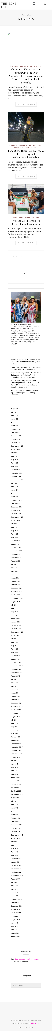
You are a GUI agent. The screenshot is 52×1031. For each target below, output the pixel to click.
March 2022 (15, 578)
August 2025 (15, 449)
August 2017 (15, 757)
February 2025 (16, 470)
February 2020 (16, 656)
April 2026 (14, 422)
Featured (37, 145)
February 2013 (16, 936)
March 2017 (15, 774)
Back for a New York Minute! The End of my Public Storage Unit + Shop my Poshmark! (25, 392)
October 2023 (16, 514)
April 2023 (14, 534)
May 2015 (14, 848)
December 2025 (16, 436)
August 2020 (15, 635)
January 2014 (15, 903)
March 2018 (15, 733)
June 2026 (14, 415)
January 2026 (15, 432)
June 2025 (14, 456)
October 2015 (16, 831)
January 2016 (15, 821)
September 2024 (17, 480)
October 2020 (16, 629)
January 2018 (15, 740)
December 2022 (16, 547)
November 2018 (16, 706)
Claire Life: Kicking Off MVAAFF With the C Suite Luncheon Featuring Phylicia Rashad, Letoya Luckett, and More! (26, 375)
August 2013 (15, 919)
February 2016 (16, 818)
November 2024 (16, 473)
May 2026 (14, 419)
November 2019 (16, 666)
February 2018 (16, 737)
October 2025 (16, 443)
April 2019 (14, 689)
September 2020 (17, 632)
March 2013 (15, 933)
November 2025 (16, 439)
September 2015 (17, 835)
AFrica (15, 66)
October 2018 (16, 710)
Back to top (25, 1027)
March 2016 (15, 815)
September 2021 (17, 598)
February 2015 (16, 859)
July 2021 (14, 605)
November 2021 (16, 591)
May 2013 (14, 926)
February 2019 (16, 696)
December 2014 (16, 865)
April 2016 (14, 811)
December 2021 (16, 588)
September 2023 (17, 517)
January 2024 (15, 503)
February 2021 (16, 618)
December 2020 (16, 625)
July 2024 (14, 483)
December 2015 (16, 825)
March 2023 (15, 537)
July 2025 (14, 453)
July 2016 (14, 801)
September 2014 (17, 875)
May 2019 (14, 686)
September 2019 (17, 673)
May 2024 (14, 490)
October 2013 (16, 913)
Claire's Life (26, 66)
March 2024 (15, 497)
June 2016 (14, 804)
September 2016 (17, 794)
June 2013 (14, 923)
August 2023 (15, 520)
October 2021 (16, 595)
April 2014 (14, 892)
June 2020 (14, 642)
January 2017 (15, 781)
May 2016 (14, 808)
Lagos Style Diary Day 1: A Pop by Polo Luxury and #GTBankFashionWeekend (26, 154)
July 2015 (14, 842)
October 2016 (16, 791)
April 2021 (14, 615)
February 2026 (16, 429)
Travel (34, 148)
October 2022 (16, 554)
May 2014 (14, 889)
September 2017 (17, 754)
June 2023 (14, 527)
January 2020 (15, 659)
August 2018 (15, 716)
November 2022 (16, 551)
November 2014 (16, 869)
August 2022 (15, 561)
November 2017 (16, 747)
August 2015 (15, 838)
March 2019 (15, 693)
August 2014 (15, 879)
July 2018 (14, 720)
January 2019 (15, 700)
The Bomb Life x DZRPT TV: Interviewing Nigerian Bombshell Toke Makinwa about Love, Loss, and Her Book (26, 76)
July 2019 (14, 679)
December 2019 (16, 662)
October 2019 (16, 669)
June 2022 (14, 568)
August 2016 (15, 798)
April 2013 (14, 930)
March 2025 (15, 466)
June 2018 (14, 723)
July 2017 (14, 760)
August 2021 (15, 601)
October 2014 (16, 872)
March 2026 (15, 426)
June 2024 (14, 486)
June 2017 (14, 764)
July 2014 (14, 882)
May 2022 (14, 571)
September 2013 (17, 916)
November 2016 (16, 788)
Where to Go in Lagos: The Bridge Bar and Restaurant (26, 222)
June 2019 (14, 683)
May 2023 (14, 530)
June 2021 (14, 608)
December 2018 (16, 703)
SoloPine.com (35, 1023)
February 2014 (16, 899)
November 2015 (16, 828)
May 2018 (14, 727)
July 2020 (14, 639)
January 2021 (15, 622)
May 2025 (14, 459)
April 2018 (14, 730)
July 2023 (14, 524)
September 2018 (17, 713)
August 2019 (15, 676)
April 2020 (14, 649)
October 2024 (16, 476)
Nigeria (38, 66)
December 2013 (16, 906)
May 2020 (14, 645)
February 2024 (16, 500)
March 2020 (15, 652)
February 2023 (16, 541)
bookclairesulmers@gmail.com (26, 959)
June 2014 (14, 886)
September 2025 (17, 446)
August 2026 (15, 409)
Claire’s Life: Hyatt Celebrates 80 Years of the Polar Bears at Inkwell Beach (26, 368)
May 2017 (14, 767)
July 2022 (14, 564)
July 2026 (14, 412)
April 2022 (14, 574)
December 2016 (16, 784)
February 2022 (16, 581)
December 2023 (16, 507)
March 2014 (15, 896)
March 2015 (15, 855)
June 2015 (14, 845)
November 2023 (16, 510)
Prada (26, 148)
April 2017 (14, 771)
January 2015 (15, 862)
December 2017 (16, 744)
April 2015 (14, 852)
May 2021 (14, 612)
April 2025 (14, 463)
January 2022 (15, 585)
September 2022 (17, 558)
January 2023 (15, 544)
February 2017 (16, 777)
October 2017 (16, 750)
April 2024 (14, 493)
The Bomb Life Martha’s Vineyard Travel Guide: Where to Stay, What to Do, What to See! (25, 361)
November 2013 (16, 909)
